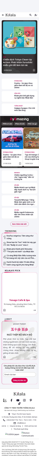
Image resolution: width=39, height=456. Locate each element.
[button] (17, 74)
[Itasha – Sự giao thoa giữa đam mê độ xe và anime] (7, 84)
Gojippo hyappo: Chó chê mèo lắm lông (24, 109)
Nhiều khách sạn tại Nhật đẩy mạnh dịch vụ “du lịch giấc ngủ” (25, 189)
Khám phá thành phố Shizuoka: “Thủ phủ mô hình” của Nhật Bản (20, 294)
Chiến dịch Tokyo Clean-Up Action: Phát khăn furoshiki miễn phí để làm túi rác (17, 62)
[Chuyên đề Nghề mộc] (19, 5)
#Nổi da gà (32, 124)
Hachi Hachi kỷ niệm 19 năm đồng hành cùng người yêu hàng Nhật (20, 308)
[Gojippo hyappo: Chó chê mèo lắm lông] (7, 108)
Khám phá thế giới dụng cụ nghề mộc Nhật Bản (24, 97)
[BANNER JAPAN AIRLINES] (19, 423)
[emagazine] (19, 119)
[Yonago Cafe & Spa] (19, 329)
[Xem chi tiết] (34, 355)
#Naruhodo (20, 124)
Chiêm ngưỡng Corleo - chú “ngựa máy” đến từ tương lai (24, 177)
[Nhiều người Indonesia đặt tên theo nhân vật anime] (7, 259)
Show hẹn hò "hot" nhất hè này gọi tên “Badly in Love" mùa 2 (21, 288)
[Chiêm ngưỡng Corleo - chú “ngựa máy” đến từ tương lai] (7, 175)
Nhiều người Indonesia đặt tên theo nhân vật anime (24, 261)
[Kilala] (11, 15)
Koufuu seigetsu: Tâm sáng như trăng (20, 281)
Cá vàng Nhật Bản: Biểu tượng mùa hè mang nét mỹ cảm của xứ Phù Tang (21, 301)
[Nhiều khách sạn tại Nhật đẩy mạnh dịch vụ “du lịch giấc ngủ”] (7, 188)
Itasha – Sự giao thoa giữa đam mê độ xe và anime (23, 85)
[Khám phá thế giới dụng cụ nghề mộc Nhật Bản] (7, 96)
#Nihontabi (7, 124)
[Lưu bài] (34, 70)
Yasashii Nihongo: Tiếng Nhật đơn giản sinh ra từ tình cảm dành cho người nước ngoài (24, 248)
